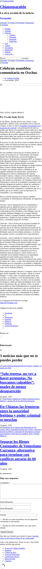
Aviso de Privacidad (12, 555)
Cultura (7, 46)
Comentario (5, 483)
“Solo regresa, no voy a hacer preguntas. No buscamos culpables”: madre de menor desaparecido (18, 382)
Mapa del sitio (10, 559)
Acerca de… (9, 54)
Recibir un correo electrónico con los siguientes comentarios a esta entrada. (19, 520)
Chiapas (12, 35)
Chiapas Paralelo (13, 78)
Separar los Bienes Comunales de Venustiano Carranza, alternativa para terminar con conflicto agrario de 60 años (20, 452)
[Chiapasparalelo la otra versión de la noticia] (21, 1)
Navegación (5, 18)
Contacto (8, 561)
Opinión (8, 31)
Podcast (7, 52)
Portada (7, 29)
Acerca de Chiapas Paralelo (15, 548)
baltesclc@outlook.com (8, 303)
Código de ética (10, 552)
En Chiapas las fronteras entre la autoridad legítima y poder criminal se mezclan (20, 413)
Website (3, 515)
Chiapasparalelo (13, 7)
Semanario (8, 50)
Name (6, 502)
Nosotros (8, 550)
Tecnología (9, 48)
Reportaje (12, 39)
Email (6, 508)
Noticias (8, 33)
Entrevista (13, 41)
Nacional (12, 37)
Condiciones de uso (12, 557)
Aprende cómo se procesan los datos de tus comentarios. (19, 537)
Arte (6, 44)
